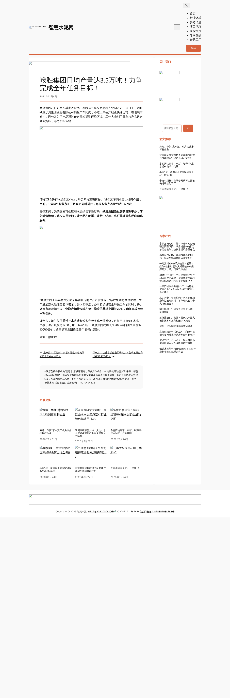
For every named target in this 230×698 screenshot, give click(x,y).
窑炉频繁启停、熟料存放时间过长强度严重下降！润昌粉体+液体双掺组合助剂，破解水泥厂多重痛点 (177, 246)
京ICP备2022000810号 (101, 511)
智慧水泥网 (61, 27)
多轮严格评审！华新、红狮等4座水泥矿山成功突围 (176, 165)
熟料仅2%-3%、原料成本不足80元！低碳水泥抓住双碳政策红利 (176, 256)
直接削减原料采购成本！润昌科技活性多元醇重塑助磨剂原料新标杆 (177, 333)
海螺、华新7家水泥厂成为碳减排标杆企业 (55, 432)
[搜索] (188, 128)
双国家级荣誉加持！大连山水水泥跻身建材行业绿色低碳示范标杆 (177, 156)
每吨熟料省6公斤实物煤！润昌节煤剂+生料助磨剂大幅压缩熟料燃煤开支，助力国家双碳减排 (176, 266)
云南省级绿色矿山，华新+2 (173, 189)
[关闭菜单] (186, 5)
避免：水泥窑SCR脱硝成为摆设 (175, 326)
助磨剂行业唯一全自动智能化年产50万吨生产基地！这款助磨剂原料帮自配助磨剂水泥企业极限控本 (177, 278)
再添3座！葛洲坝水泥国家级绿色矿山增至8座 (176, 173)
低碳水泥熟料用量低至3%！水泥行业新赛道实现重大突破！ (177, 350)
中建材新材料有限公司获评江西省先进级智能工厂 (177, 182)
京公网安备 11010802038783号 (157, 511)
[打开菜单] (177, 27)
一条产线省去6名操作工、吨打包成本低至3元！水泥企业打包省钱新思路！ (176, 289)
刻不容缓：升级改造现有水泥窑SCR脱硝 (175, 310)
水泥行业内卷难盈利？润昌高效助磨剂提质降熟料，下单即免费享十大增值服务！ (177, 300)
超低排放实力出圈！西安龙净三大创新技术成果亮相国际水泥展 (177, 319)
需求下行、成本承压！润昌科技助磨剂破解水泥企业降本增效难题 (177, 341)
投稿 (193, 48)
